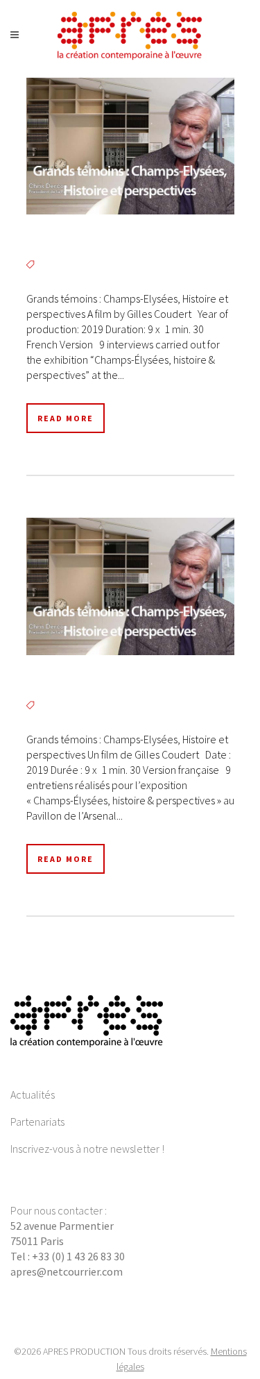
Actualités (32, 1094)
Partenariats (37, 1121)
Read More (65, 418)
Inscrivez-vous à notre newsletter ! (87, 1149)
